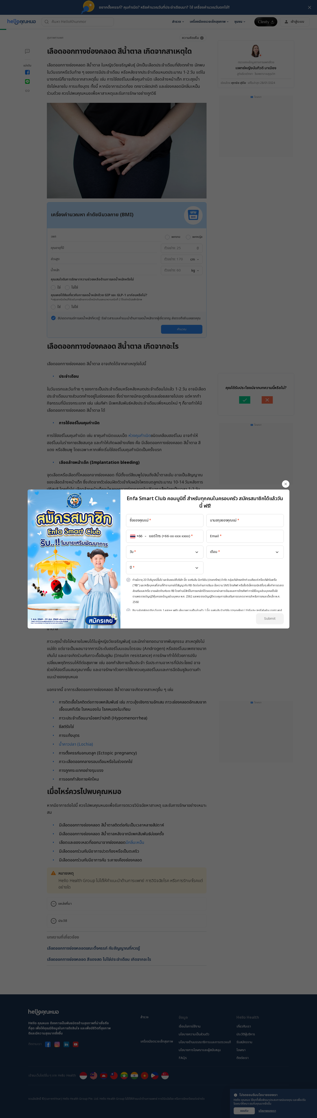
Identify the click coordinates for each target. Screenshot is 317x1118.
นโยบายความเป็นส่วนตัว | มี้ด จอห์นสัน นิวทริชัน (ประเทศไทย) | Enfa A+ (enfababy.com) (227, 610)
